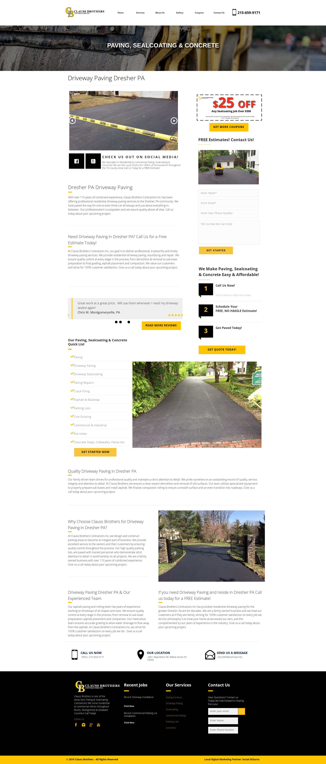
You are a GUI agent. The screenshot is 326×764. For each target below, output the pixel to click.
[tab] (116, 322)
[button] (72, 120)
